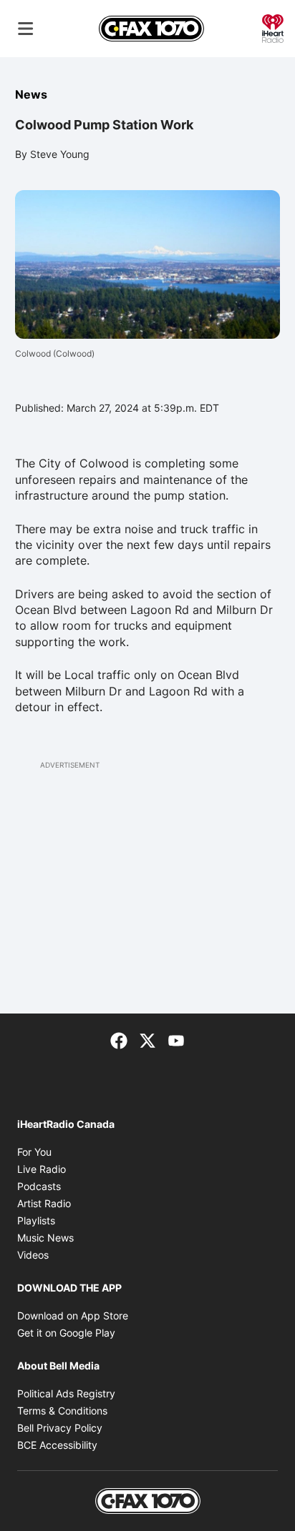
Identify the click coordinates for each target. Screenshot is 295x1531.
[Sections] (25, 28)
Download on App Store (72, 1315)
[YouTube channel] (176, 1039)
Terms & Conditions (62, 1410)
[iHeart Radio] (273, 27)
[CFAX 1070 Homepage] (151, 28)
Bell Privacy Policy (59, 1428)
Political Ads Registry (66, 1393)
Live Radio (41, 1169)
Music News (45, 1238)
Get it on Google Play (66, 1333)
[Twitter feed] (147, 1039)
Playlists (36, 1220)
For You (34, 1152)
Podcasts (39, 1186)
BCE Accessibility (57, 1445)
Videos (33, 1255)
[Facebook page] (118, 1039)
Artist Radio (44, 1203)
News (31, 94)
